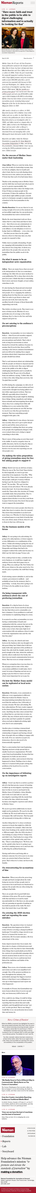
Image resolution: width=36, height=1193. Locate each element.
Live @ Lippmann (8, 9)
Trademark (13, 1190)
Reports (6, 1141)
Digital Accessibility (26, 1190)
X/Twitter (31, 1131)
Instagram (31, 1133)
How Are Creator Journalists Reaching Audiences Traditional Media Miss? (16, 1098)
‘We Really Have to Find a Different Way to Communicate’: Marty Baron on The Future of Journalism (18, 1082)
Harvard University (5, 1190)
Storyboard (8, 1151)
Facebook (31, 1136)
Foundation (8, 1136)
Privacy (19, 1190)
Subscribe (31, 1128)
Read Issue (17, 1046)
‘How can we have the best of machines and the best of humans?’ (17, 1113)
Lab (4, 1146)
